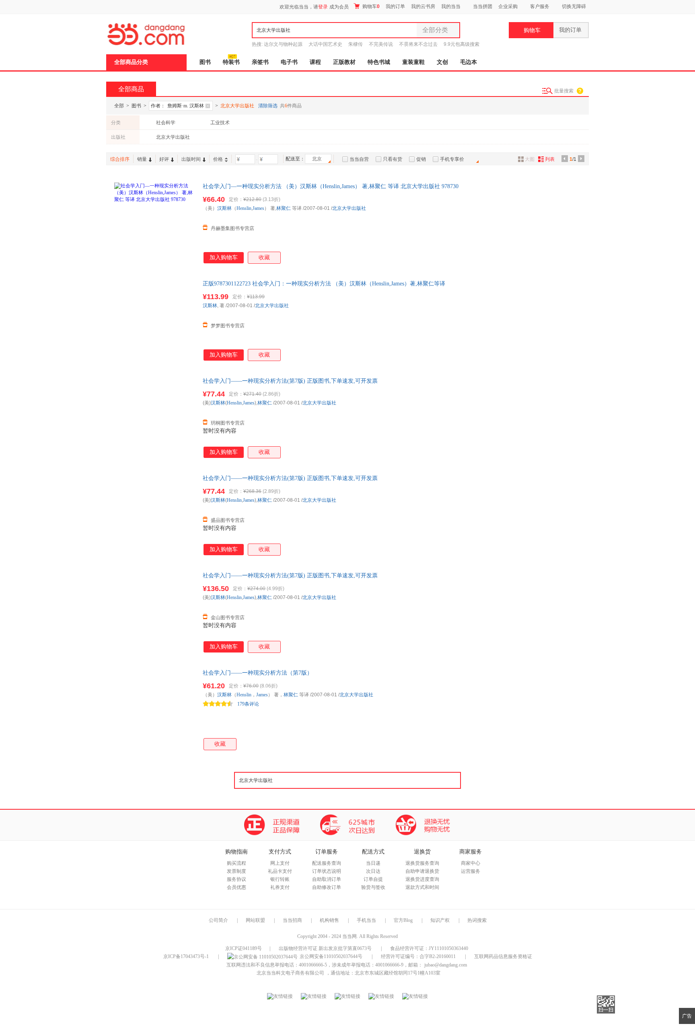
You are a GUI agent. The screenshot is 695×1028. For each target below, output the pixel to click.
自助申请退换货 (422, 871)
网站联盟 (255, 920)
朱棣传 (355, 44)
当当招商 (292, 920)
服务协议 (236, 879)
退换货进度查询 (422, 879)
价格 (218, 159)
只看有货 (392, 159)
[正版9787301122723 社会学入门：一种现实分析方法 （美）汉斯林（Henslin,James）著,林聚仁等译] (154, 320)
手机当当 (366, 920)
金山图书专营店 (228, 617)
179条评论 (248, 704)
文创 (442, 62)
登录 (323, 7)
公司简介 (218, 920)
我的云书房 (423, 6)
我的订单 (395, 6)
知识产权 (440, 920)
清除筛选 (268, 106)
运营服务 (470, 871)
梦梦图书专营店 (228, 325)
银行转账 (280, 879)
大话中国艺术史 (325, 44)
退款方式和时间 (422, 887)
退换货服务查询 (422, 863)
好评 (164, 159)
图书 (205, 62)
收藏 (264, 257)
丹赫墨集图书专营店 (232, 228)
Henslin (243, 208)
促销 (421, 159)
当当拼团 (482, 6)
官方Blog (403, 920)
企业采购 (508, 6)
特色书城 (379, 62)
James (258, 208)
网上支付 (280, 863)
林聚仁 (283, 208)
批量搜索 (564, 91)
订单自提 (373, 879)
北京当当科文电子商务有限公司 (290, 973)
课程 (315, 62)
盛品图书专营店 (228, 520)
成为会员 (339, 7)
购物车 (370, 6)
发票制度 (236, 871)
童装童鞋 (413, 62)
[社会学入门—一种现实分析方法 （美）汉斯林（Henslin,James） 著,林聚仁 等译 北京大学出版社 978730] (154, 223)
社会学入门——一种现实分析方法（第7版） (258, 673)
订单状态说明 (326, 871)
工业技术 (220, 122)
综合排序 (120, 159)
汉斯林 (224, 208)
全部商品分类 (131, 62)
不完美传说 (381, 44)
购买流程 (236, 863)
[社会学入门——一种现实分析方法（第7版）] (154, 709)
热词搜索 (477, 920)
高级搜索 (469, 44)
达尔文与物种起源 (283, 44)
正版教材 (344, 62)
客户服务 (539, 6)
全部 (119, 106)
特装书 (231, 62)
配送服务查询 (326, 863)
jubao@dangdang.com (445, 965)
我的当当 (451, 6)
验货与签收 (373, 887)
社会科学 (165, 122)
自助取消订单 (326, 879)
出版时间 (191, 159)
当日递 (373, 863)
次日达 (373, 871)
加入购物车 (224, 257)
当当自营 (359, 159)
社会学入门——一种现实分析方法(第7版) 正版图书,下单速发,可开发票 (290, 381)
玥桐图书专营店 (228, 423)
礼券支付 (280, 887)
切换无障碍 (574, 6)
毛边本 (468, 62)
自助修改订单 (326, 887)
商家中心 (470, 863)
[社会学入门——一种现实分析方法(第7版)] (154, 417)
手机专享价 (452, 159)
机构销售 (329, 920)
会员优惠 (236, 887)
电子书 (289, 62)
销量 (142, 159)
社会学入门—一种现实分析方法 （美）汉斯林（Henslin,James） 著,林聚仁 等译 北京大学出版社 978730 (331, 186)
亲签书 (260, 62)
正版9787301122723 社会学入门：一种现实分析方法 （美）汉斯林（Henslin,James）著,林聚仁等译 (324, 284)
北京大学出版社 (173, 137)
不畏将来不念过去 (418, 44)
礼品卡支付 (280, 871)
